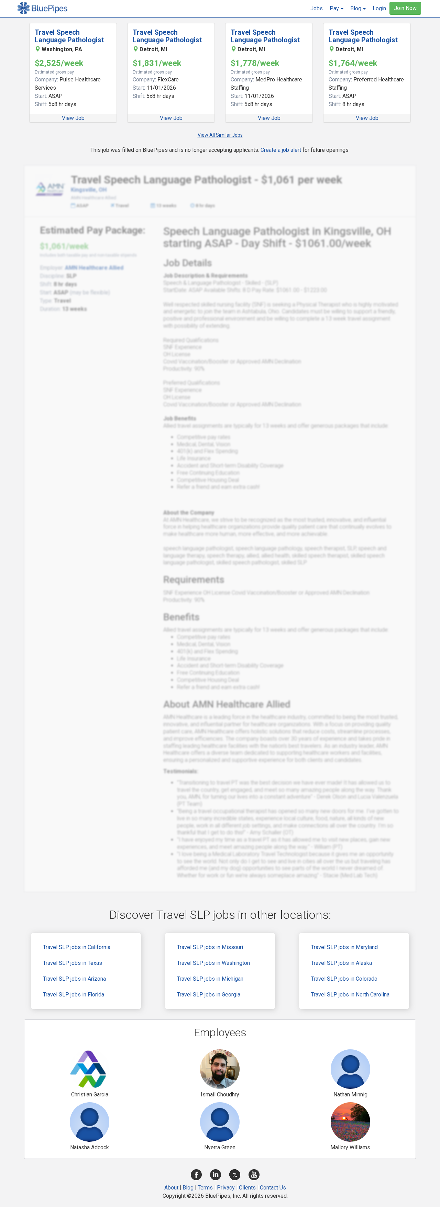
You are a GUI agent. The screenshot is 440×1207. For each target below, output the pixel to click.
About (171, 1187)
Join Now (405, 8)
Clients (247, 1187)
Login (379, 8)
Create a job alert (281, 150)
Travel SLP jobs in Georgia (208, 994)
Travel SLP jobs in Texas (72, 963)
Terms (205, 1187)
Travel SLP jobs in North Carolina (350, 994)
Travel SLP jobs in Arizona (74, 978)
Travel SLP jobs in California (76, 947)
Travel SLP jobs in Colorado (344, 978)
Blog (188, 1187)
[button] (336, 8)
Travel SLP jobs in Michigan (210, 978)
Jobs (316, 8)
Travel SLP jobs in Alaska (341, 963)
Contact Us (273, 1187)
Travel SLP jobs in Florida (73, 994)
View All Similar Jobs (220, 135)
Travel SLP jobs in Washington (213, 963)
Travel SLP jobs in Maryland (344, 947)
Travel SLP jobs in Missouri (210, 947)
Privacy (226, 1187)
